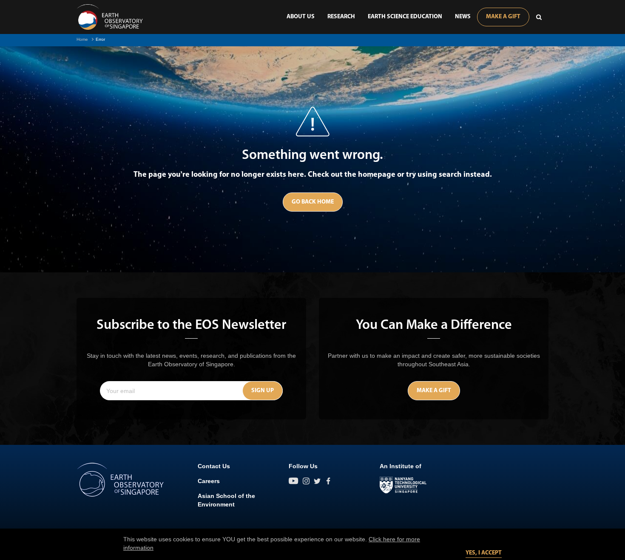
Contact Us (214, 466)
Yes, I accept (484, 553)
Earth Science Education (405, 17)
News (463, 17)
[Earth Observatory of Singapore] (110, 17)
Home (82, 39)
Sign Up (262, 390)
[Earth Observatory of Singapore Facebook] (328, 481)
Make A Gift (503, 17)
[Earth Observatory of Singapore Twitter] (317, 481)
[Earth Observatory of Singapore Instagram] (306, 481)
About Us (301, 17)
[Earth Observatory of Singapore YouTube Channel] (293, 481)
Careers (209, 481)
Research (341, 17)
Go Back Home (313, 202)
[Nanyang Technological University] (403, 485)
